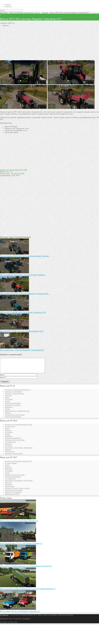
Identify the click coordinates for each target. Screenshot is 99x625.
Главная (8, 4)
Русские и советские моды (14, 393)
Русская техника (11, 463)
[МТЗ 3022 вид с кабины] (23, 84)
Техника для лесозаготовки (15, 440)
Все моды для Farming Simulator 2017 (18, 461)
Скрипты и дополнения (13, 392)
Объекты (8, 413)
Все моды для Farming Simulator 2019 (18, 424)
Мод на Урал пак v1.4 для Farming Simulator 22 (19, 521)
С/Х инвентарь (10, 442)
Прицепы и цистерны (13, 405)
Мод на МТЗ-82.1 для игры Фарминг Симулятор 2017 (22, 350)
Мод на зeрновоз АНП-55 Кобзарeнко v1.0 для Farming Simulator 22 (27, 589)
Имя (2, 375)
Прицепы (8, 444)
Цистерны (8, 446)
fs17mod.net (4, 615)
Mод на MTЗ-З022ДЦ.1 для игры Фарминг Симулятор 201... (25, 294)
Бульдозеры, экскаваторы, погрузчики (19, 480)
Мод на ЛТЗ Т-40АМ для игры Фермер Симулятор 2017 (23, 312)
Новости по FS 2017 (12, 494)
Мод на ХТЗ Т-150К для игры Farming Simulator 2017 (22, 331)
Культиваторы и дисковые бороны (17, 411)
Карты (7, 397)
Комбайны (8, 407)
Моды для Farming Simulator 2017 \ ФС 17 (24, 12)
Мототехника (9, 451)
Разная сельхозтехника (13, 417)
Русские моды (10, 426)
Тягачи (7, 401)
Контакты (8, 6)
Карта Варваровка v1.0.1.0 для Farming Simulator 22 (21, 543)
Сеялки (7, 409)
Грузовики (9, 399)
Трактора (45, 12)
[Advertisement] (49, 43)
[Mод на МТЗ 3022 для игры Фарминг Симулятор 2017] (71, 108)
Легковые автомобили (13, 403)
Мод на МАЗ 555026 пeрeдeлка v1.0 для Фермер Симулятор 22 (26, 566)
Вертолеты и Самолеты (13, 492)
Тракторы (8, 395)
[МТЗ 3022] (23, 108)
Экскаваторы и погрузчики (15, 415)
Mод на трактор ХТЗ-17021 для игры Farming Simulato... (23, 275)
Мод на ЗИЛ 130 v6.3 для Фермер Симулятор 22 (20, 611)
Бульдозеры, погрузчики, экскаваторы (19, 448)
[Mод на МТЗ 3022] (71, 84)
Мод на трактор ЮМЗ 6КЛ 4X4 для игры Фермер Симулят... (25, 256)
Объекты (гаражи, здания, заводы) (17, 488)
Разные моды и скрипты (13, 490)
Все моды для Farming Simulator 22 (17, 390)
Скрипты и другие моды (14, 453)
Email (2, 377)
